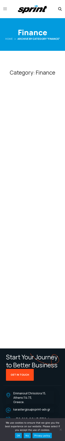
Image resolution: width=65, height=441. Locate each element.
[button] (60, 9)
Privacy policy (42, 435)
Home (9, 38)
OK (18, 435)
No (27, 435)
